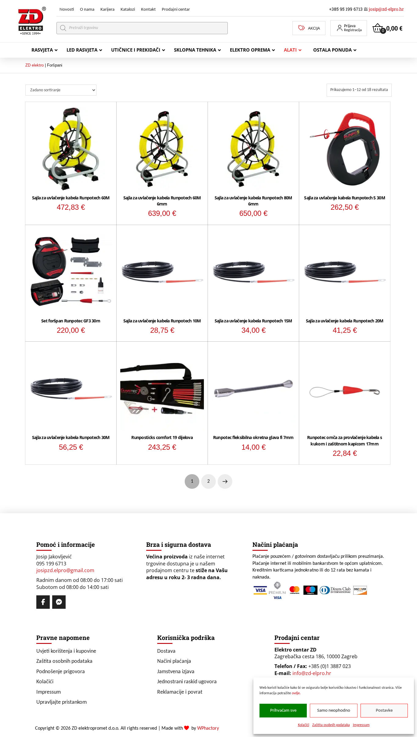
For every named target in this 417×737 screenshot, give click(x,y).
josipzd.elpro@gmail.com (65, 570)
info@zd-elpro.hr (311, 673)
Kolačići (303, 725)
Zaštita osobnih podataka (331, 725)
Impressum (361, 725)
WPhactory (208, 728)
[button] (348, 28)
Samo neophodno (333, 710)
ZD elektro (34, 65)
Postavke (384, 710)
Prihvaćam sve (283, 710)
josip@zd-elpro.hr (386, 9)
